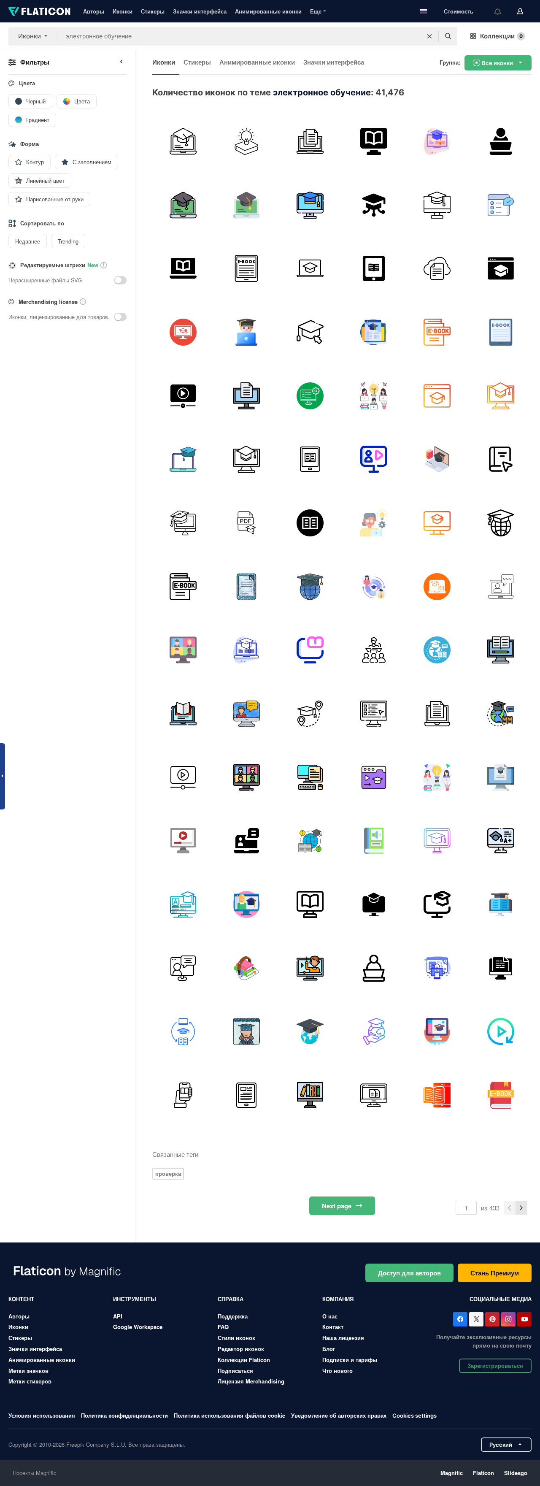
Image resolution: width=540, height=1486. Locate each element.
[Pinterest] (492, 1319)
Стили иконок (236, 1338)
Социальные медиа (501, 1299)
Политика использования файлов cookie (229, 1415)
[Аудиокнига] (373, 840)
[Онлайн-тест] (373, 713)
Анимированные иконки (268, 11)
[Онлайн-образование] (246, 141)
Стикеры (153, 11)
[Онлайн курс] (437, 840)
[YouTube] (524, 1319)
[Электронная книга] (246, 268)
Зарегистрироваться (495, 1365)
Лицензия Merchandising (251, 1381)
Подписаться (235, 1371)
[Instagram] (508, 1319)
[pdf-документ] (246, 523)
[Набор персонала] (500, 205)
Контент (21, 1299)
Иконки (122, 11)
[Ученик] (500, 141)
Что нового (337, 1371)
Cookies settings (414, 1416)
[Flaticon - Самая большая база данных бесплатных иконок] (39, 11)
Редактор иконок (241, 1349)
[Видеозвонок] (500, 586)
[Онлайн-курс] (310, 840)
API (117, 1316)
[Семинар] (373, 650)
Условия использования (41, 1415)
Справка (230, 1299)
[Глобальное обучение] (437, 650)
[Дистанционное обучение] (310, 268)
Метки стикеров (29, 1381)
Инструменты (134, 1299)
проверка (168, 1173)
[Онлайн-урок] (246, 840)
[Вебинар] (373, 459)
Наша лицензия (343, 1338)
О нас (330, 1316)
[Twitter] (476, 1319)
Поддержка (233, 1316)
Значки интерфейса (200, 11)
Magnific (451, 1473)
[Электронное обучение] (373, 141)
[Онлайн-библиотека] (310, 1095)
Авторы (93, 11)
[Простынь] (310, 141)
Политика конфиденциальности (124, 1415)
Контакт (332, 1327)
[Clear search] (429, 36)
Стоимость (458, 11)
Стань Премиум (494, 1273)
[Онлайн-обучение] (183, 332)
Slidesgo (515, 1473)
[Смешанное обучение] (183, 1031)
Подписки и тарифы (349, 1360)
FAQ (223, 1327)
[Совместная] (373, 395)
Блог (328, 1349)
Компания (338, 1299)
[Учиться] (373, 523)
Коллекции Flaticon (244, 1360)
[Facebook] (460, 1319)
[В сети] (310, 332)
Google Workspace (137, 1327)
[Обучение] (183, 968)
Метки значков (28, 1371)
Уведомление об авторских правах (338, 1415)
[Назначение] (500, 968)
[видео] (310, 968)
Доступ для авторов (409, 1273)
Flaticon (483, 1473)
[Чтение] (310, 650)
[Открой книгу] (310, 523)
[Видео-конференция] (183, 650)
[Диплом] (437, 141)
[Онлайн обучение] (183, 141)
